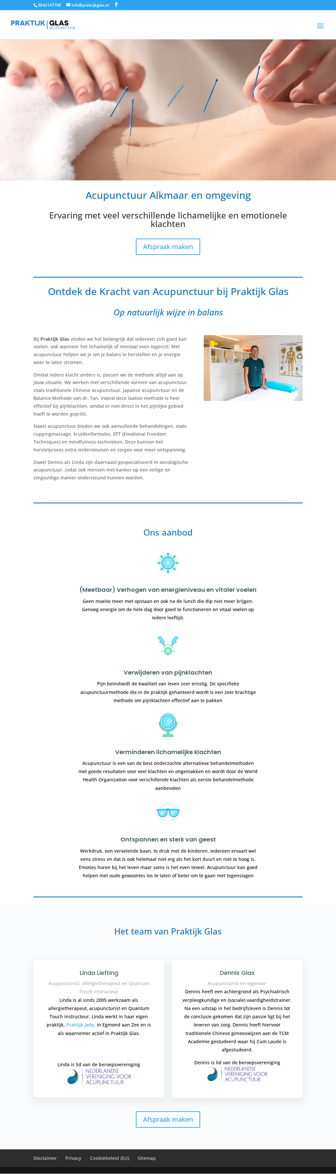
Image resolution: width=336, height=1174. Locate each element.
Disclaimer (45, 1158)
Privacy (73, 1158)
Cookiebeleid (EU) (109, 1158)
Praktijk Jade (80, 1025)
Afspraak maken (168, 246)
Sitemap (146, 1158)
